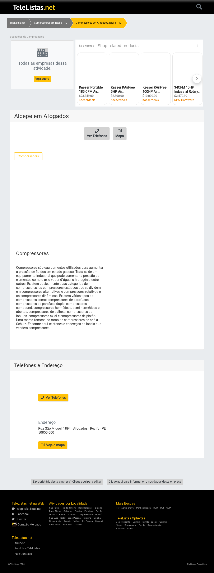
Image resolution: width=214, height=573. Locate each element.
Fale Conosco (23, 553)
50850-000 (46, 432)
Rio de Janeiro (69, 508)
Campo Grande (85, 514)
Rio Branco (87, 521)
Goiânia (53, 514)
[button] (97, 133)
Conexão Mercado (29, 524)
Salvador (68, 511)
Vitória (77, 521)
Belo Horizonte (85, 508)
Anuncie (19, 543)
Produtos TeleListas (27, 548)
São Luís (53, 518)
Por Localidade (143, 508)
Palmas (78, 524)
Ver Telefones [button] (55, 398)
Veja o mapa (55, 445)
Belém (62, 514)
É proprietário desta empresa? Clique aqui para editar (67, 481)
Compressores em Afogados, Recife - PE (98, 22)
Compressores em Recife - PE (50, 22)
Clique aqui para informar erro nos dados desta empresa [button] (145, 481)
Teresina (87, 518)
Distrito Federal (150, 522)
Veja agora (42, 78)
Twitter (21, 519)
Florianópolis (55, 521)
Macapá (99, 521)
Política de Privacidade (197, 564)
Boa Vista (67, 524)
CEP (168, 508)
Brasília (98, 508)
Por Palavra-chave (125, 508)
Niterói (119, 525)
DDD (155, 508)
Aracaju (67, 521)
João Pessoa (74, 518)
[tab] (28, 156)
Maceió (98, 514)
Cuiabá (97, 518)
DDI (162, 508)
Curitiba (78, 511)
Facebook (22, 514)
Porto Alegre (55, 511)
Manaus (71, 514)
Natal (62, 518)
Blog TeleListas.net (28, 508)
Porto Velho (54, 524)
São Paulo (54, 508)
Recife (99, 511)
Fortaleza (88, 511)
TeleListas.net (17, 22)
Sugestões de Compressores (27, 36)
